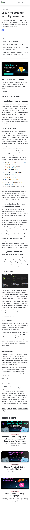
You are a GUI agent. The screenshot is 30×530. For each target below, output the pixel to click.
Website (4, 379)
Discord (15, 408)
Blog (14, 379)
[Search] (19, 2)
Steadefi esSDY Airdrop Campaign (14, 494)
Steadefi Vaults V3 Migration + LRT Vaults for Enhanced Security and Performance (14, 439)
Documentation (23, 408)
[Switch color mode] (23, 2)
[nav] (27, 2)
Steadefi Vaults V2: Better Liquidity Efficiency (14, 468)
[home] (3, 2)
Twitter (9, 379)
